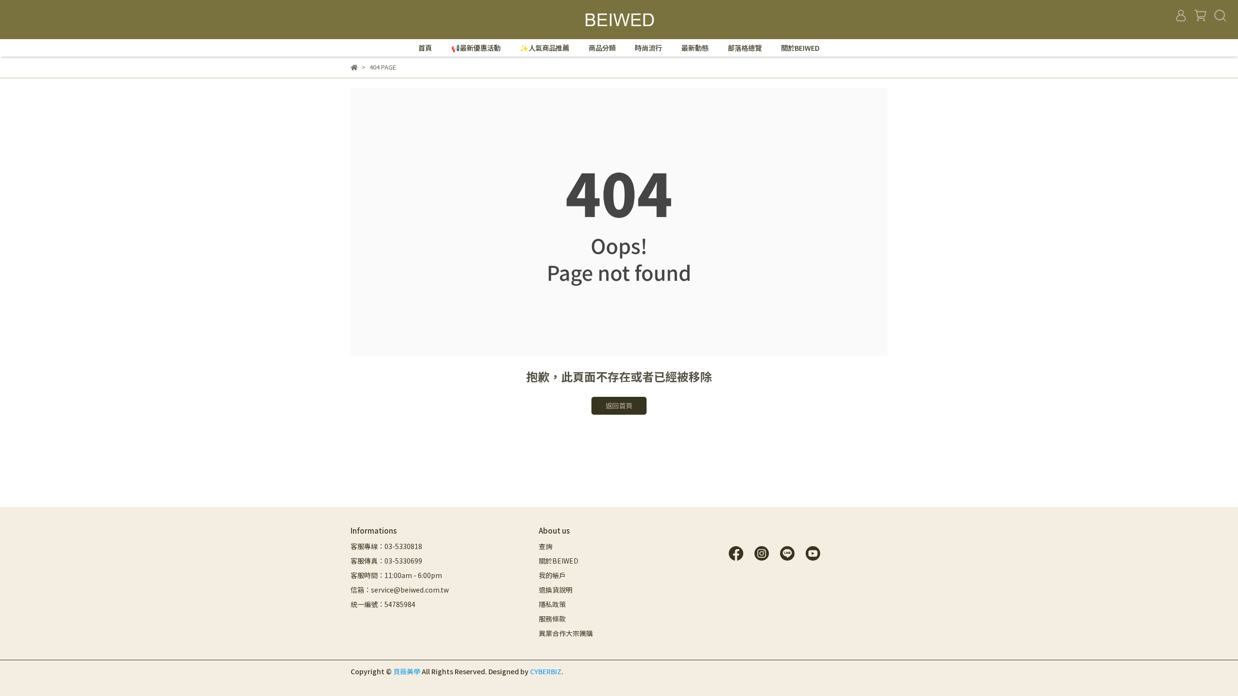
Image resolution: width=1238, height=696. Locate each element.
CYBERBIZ (545, 671)
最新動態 (694, 48)
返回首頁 (619, 405)
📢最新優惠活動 (476, 48)
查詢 (545, 546)
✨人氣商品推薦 (544, 48)
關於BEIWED (800, 48)
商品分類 (602, 48)
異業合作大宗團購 (566, 633)
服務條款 (552, 619)
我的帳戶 (552, 575)
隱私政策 (552, 604)
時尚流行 (648, 48)
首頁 (425, 48)
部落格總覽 (745, 48)
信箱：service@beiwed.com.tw (400, 589)
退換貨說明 (556, 589)
